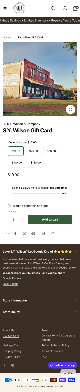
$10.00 (16, 151)
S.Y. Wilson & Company (21, 124)
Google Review (12, 278)
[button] (5, 8)
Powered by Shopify (54, 386)
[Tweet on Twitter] (24, 233)
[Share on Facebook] (15, 233)
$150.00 (36, 162)
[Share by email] (42, 233)
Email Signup (10, 283)
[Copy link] (52, 233)
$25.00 (33, 151)
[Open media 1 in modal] (40, 79)
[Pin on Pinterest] (33, 233)
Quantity (12, 211)
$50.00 (51, 151)
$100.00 (17, 162)
